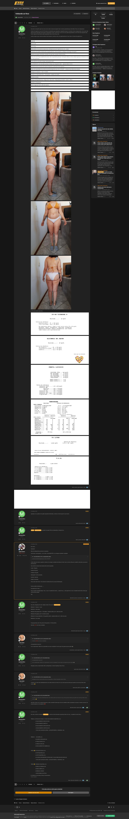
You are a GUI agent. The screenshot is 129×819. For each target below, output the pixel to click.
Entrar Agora (70, 792)
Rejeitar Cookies (100, 815)
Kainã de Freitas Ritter (101, 145)
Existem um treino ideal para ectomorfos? (104, 187)
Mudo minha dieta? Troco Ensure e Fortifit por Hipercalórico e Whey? (105, 158)
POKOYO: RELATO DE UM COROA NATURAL (105, 129)
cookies (25, 817)
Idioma (16, 810)
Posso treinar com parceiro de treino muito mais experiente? (104, 143)
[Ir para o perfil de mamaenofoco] (16, 17)
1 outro (84, 487)
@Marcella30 (46, 714)
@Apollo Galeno (38, 530)
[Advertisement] (52, 499)
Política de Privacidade (23, 810)
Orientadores (96, 117)
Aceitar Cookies (111, 815)
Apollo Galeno (80, 487)
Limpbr (98, 160)
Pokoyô (98, 131)
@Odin (32, 530)
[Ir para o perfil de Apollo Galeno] (22, 546)
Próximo (30, 22)
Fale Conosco (31, 810)
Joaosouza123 (99, 175)
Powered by (109, 810)
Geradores (96, 115)
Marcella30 (81, 523)
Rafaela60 (76, 780)
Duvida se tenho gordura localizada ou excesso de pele (105, 173)
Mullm (73, 487)
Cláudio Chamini (100, 138)
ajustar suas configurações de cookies (57, 817)
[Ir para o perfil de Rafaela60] (105, 29)
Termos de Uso (69, 816)
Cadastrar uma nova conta (33, 792)
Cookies (36, 810)
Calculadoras (96, 120)
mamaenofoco (20, 17)
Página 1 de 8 (39, 22)
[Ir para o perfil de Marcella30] (22, 638)
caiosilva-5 (99, 189)
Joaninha (76, 487)
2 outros (84, 597)
